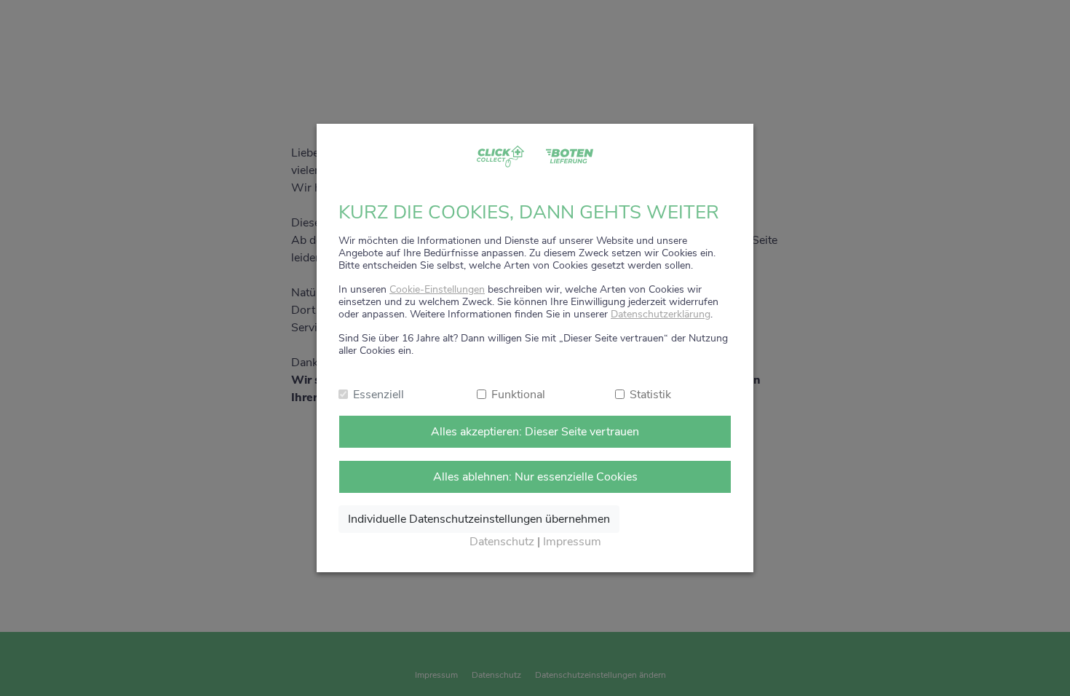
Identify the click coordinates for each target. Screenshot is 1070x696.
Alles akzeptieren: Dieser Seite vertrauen (535, 432)
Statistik (650, 395)
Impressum (572, 542)
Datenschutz (501, 542)
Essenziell (378, 395)
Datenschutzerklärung (660, 314)
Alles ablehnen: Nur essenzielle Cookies (535, 477)
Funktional (518, 395)
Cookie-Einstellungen (437, 289)
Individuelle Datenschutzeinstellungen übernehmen (479, 519)
